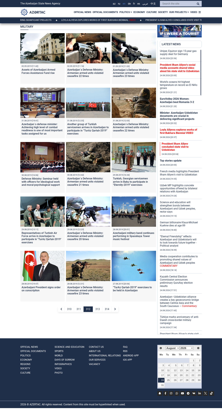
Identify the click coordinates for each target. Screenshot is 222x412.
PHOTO (59, 372)
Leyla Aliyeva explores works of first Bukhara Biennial (83, 20)
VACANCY (94, 364)
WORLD (59, 355)
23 (199, 375)
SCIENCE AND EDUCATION (69, 346)
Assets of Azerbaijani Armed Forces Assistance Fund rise (38, 71)
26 (175, 380)
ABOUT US (94, 351)
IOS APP (127, 359)
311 (79, 309)
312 (88, 309)
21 (187, 375)
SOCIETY (163, 12)
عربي (145, 3)
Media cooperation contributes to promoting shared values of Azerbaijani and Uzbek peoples (179, 261)
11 (168, 370)
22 (193, 375)
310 (69, 309)
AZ (114, 3)
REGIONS (25, 364)
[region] (181, 191)
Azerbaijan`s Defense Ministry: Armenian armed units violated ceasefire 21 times (85, 181)
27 (181, 380)
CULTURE (151, 12)
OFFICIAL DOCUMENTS (105, 12)
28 (187, 380)
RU (119, 3)
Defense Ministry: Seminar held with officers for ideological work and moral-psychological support (41, 181)
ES (138, 3)
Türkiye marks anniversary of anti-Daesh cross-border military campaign (179, 320)
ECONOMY (139, 12)
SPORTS (59, 351)
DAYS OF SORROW (65, 359)
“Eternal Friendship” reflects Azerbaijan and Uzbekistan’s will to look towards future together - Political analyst (178, 241)
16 (199, 370)
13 (181, 370)
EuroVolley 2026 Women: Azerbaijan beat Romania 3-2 (177, 100)
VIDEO (193, 12)
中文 (153, 3)
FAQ (125, 346)
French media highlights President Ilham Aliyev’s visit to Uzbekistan (179, 173)
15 (193, 370)
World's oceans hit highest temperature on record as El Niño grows (178, 85)
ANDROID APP (131, 355)
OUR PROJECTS (178, 12)
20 (181, 375)
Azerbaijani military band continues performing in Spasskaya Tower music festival (133, 236)
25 (168, 380)
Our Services (97, 359)
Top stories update (171, 160)
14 (187, 370)
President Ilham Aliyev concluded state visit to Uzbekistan (166, 20)
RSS (125, 351)
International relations (105, 355)
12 (175, 370)
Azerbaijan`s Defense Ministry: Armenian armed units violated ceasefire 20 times (85, 236)
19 (175, 375)
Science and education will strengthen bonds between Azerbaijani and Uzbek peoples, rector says (178, 207)
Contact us (96, 346)
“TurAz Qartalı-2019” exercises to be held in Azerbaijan (132, 289)
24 (162, 380)
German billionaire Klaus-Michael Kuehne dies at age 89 (179, 224)
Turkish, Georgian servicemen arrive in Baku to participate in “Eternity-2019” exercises (130, 181)
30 (199, 380)
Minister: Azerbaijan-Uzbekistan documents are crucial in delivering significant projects (179, 116)
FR (134, 3)
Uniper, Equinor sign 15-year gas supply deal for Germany (178, 52)
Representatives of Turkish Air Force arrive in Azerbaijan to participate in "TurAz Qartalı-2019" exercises (41, 237)
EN (124, 3)
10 (162, 370)
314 (107, 309)
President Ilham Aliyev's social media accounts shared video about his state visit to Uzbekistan (179, 68)
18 (168, 375)
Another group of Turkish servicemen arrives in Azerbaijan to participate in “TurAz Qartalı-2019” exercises (88, 129)
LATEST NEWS (171, 44)
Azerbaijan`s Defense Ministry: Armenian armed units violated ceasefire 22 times (85, 72)
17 (162, 375)
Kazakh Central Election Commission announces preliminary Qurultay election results (176, 281)
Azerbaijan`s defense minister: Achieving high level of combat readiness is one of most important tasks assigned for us (42, 129)
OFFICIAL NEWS (82, 12)
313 (97, 309)
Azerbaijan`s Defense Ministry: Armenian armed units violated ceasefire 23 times (131, 73)
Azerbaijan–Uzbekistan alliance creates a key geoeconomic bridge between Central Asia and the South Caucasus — (179, 301)
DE (129, 3)
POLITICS (125, 12)
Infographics (63, 364)
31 (162, 385)
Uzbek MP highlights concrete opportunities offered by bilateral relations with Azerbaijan (178, 188)
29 (193, 380)
